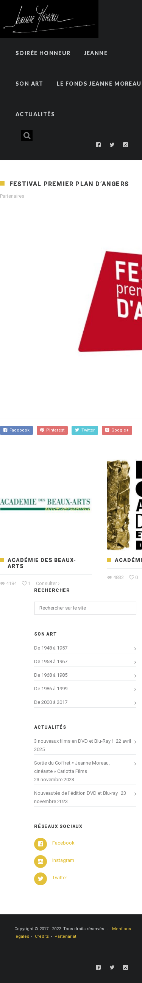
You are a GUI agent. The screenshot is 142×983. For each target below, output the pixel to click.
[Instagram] (126, 145)
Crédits (42, 936)
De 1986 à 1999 (50, 688)
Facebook (18, 430)
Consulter (46, 583)
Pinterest (54, 430)
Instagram (63, 860)
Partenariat (65, 936)
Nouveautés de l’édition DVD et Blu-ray (76, 793)
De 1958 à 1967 (50, 661)
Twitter (87, 430)
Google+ (119, 430)
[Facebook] (98, 145)
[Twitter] (112, 145)
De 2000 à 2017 (50, 702)
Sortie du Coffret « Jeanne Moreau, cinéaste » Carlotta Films (72, 767)
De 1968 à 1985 (50, 675)
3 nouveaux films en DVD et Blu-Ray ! (73, 741)
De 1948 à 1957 (50, 648)
